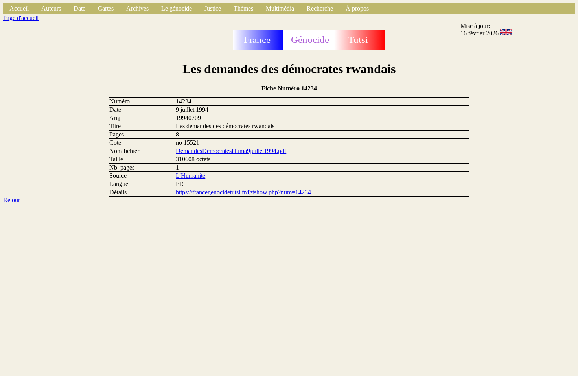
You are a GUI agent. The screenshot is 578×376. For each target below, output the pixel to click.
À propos (357, 8)
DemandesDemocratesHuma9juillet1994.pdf (231, 150)
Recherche (320, 8)
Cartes (106, 8)
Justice (212, 8)
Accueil (19, 8)
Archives (137, 8)
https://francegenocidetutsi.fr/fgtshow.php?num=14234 (243, 192)
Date (79, 8)
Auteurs (51, 8)
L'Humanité (190, 175)
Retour (11, 200)
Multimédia (280, 8)
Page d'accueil (21, 18)
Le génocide (176, 8)
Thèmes (243, 8)
